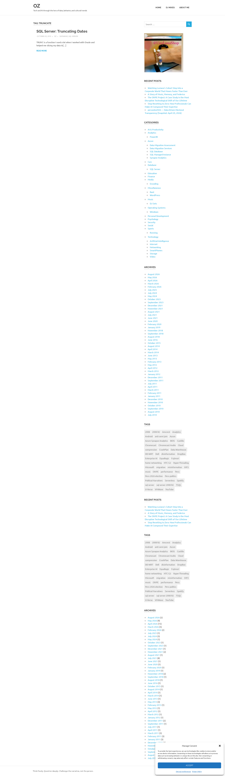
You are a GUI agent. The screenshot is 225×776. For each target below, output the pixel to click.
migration (160, 467)
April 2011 (152, 386)
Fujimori (175, 458)
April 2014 (152, 349)
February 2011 (154, 393)
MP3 (186, 467)
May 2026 (152, 277)
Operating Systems (156, 207)
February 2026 (154, 286)
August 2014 (154, 346)
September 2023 (155, 302)
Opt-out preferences (183, 771)
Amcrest (166, 432)
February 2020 (154, 324)
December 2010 (155, 399)
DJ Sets (153, 203)
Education (152, 173)
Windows (154, 211)
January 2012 (154, 374)
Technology (153, 236)
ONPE (155, 471)
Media (151, 179)
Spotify (180, 480)
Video (152, 256)
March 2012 (153, 371)
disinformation (168, 454)
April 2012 (152, 368)
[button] (219, 745)
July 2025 (152, 289)
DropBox (181, 454)
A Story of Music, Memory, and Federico (166, 94)
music (148, 471)
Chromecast (150, 445)
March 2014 (153, 352)
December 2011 (155, 377)
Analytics (152, 132)
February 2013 (154, 361)
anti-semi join (161, 436)
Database (64, 36)
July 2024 (152, 293)
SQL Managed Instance (160, 154)
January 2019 (154, 327)
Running (154, 232)
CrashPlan (163, 449)
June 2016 (153, 339)
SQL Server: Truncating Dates (61, 31)
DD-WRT (149, 454)
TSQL (178, 485)
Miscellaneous (154, 187)
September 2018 (155, 333)
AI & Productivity (155, 129)
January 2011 (154, 396)
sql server (149, 485)
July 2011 (152, 383)
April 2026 (152, 280)
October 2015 (154, 343)
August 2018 (154, 336)
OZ (36, 6)
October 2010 (154, 405)
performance (167, 471)
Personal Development (158, 216)
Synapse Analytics (158, 157)
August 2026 (154, 274)
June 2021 (153, 318)
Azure (150, 141)
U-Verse (149, 489)
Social (150, 225)
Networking (155, 247)
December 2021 (155, 305)
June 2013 (153, 355)
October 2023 (154, 299)
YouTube (169, 489)
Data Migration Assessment (162, 145)
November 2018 (155, 330)
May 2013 (152, 358)
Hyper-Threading (181, 462)
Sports (151, 228)
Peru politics (170, 476)
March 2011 (153, 389)
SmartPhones (156, 250)
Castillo (180, 440)
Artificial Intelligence (159, 241)
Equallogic (164, 458)
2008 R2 (156, 432)
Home (158, 7)
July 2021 (152, 314)
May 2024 (152, 296)
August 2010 (154, 411)
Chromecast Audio (167, 445)
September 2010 (155, 408)
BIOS (172, 440)
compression (151, 449)
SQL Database (156, 151)
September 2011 (155, 380)
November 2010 (155, 402)
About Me (184, 7)
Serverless (170, 480)
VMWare (159, 489)
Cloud (180, 445)
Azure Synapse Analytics (156, 440)
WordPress (155, 195)
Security (151, 222)
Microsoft (149, 467)
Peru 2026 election (154, 476)
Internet (153, 244)
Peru (177, 471)
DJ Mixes (170, 7)
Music (150, 199)
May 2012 (152, 364)
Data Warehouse (178, 449)
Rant (152, 192)
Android (149, 436)
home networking (153, 462)
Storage (153, 253)
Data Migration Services (161, 148)
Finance (151, 176)
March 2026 (153, 283)
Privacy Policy (197, 771)
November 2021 (155, 308)
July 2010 (152, 414)
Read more (41, 51)
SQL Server (73, 36)
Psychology (153, 219)
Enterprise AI (151, 458)
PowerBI (154, 136)
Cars (150, 161)
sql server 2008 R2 (165, 485)
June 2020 (153, 321)
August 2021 (154, 311)
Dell (157, 454)
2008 (147, 432)
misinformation (175, 467)
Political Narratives (154, 480)
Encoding (154, 183)
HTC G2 (167, 462)
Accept (189, 765)
